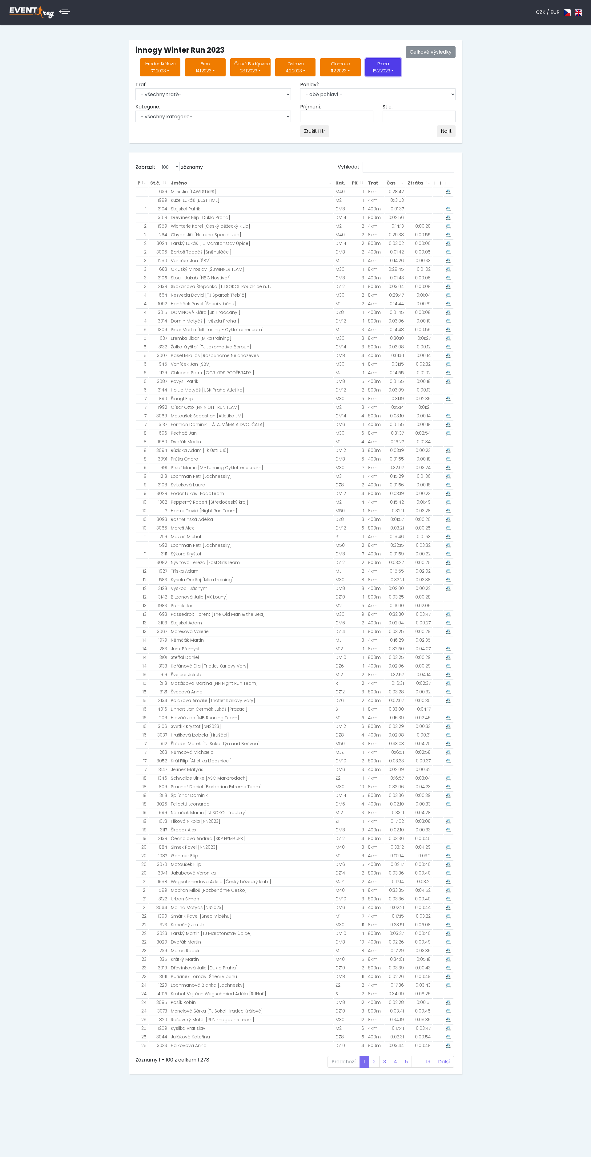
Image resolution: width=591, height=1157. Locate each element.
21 (145, 882)
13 (145, 606)
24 (144, 985)
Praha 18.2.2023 (381, 67)
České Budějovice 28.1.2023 (252, 67)
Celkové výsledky (431, 51)
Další (444, 1061)
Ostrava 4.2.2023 (295, 67)
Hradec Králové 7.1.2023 (160, 67)
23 (144, 951)
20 (144, 847)
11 (145, 537)
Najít (446, 131)
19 (145, 813)
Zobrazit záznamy (169, 167)
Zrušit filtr (314, 131)
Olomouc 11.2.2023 (340, 67)
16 (145, 709)
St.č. (155, 183)
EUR (555, 12)
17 (145, 744)
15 (145, 675)
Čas (391, 183)
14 (145, 640)
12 (145, 571)
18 (145, 778)
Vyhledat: (349, 166)
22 (144, 916)
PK (355, 183)
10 (145, 502)
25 (144, 1020)
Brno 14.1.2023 (203, 67)
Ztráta (415, 183)
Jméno (179, 183)
